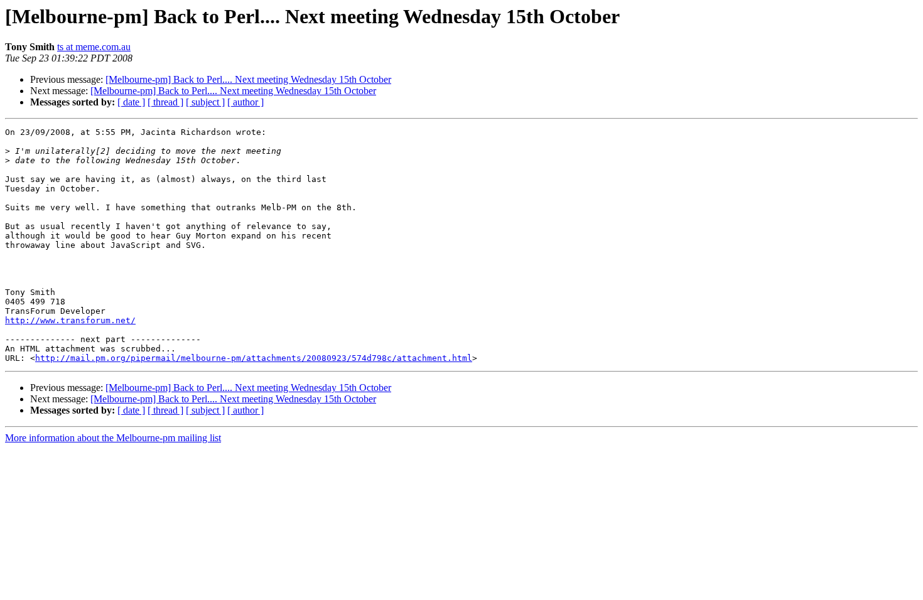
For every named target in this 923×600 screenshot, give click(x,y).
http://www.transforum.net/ (70, 320)
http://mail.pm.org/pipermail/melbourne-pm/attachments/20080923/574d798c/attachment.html (253, 358)
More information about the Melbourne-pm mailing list (113, 437)
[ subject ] (205, 102)
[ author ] (245, 102)
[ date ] (131, 102)
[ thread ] (165, 102)
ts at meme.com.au (94, 46)
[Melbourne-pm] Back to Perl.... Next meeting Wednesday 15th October (248, 79)
